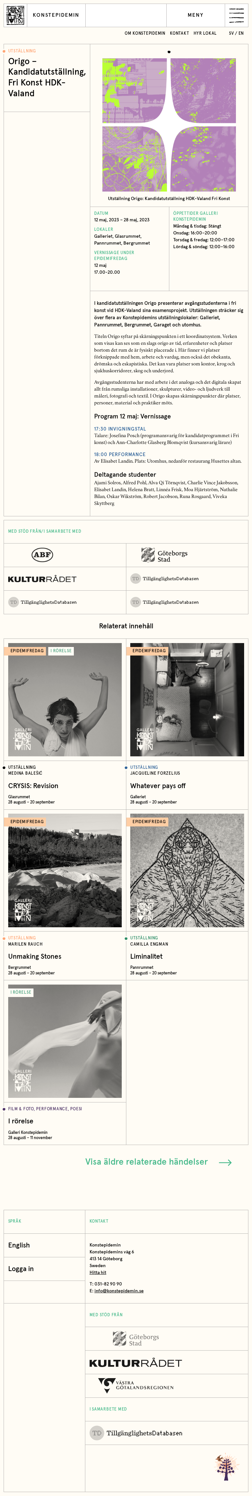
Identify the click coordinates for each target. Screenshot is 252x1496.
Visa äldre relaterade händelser (146, 1162)
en (241, 33)
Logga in (21, 1268)
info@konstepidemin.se (119, 1291)
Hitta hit (98, 1272)
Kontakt (179, 33)
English (19, 1245)
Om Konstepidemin (145, 33)
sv (231, 33)
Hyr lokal (205, 33)
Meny (196, 15)
